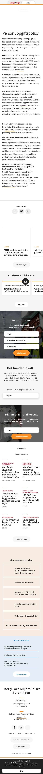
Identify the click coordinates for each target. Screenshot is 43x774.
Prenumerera (21, 746)
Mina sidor (24, 10)
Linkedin (21, 727)
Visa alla (21, 305)
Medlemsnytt (21, 265)
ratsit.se (20, 70)
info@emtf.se (23, 105)
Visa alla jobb (21, 674)
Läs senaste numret (21, 740)
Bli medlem (11, 733)
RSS (27, 727)
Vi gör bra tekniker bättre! (26, 733)
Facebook (14, 727)
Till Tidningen (21, 539)
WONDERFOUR (26, 753)
